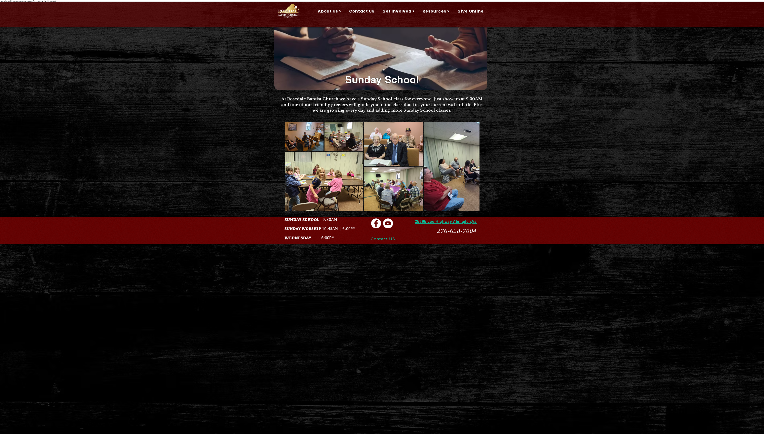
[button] (329, 11)
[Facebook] (376, 223)
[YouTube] (388, 223)
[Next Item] (472, 166)
